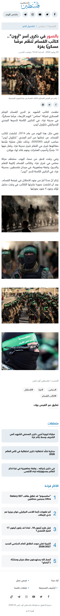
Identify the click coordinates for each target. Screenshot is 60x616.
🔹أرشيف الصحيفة (48, 588)
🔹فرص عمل (23, 580)
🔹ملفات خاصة (22, 588)
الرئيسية (52, 26)
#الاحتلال (28, 389)
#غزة (41, 389)
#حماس (52, 389)
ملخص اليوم (12, 14)
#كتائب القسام (49, 395)
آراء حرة (54, 580)
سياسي (41, 26)
